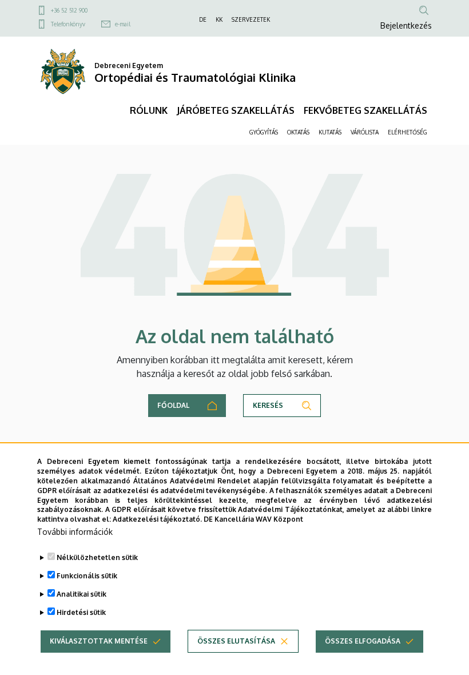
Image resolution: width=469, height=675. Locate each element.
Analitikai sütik (81, 594)
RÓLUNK (149, 110)
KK (219, 19)
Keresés (268, 405)
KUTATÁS (330, 132)
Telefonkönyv (68, 24)
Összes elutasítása (236, 641)
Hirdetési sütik (81, 612)
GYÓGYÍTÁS (263, 132)
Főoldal (173, 405)
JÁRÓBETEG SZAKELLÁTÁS (236, 110)
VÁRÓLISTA (365, 132)
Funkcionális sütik (87, 575)
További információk (75, 532)
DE (202, 19)
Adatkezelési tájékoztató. (157, 519)
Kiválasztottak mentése (99, 641)
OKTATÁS (298, 132)
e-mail (122, 24)
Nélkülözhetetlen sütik (97, 557)
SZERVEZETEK (251, 19)
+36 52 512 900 (69, 10)
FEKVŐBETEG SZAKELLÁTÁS (365, 110)
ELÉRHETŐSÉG (407, 132)
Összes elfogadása (362, 641)
